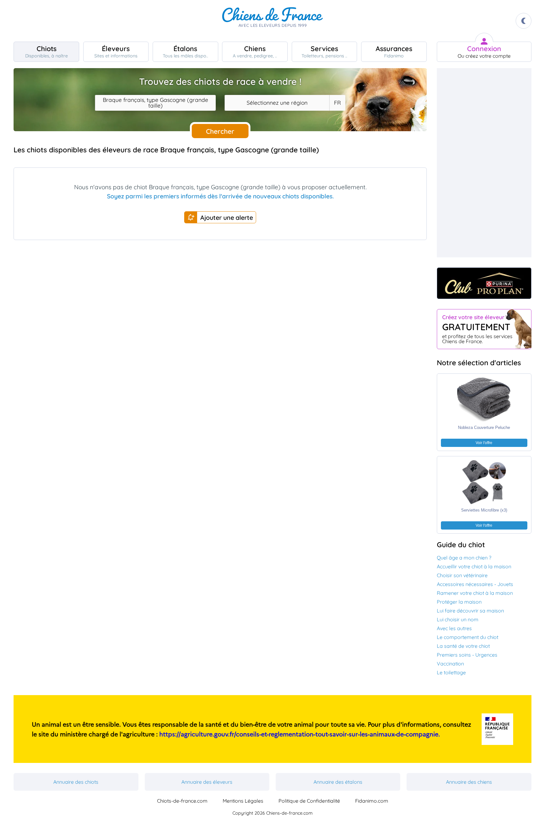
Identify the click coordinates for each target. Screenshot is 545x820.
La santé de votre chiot (463, 645)
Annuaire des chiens (469, 782)
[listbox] (337, 103)
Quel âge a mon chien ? (464, 557)
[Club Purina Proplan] (484, 283)
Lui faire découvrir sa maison (470, 610)
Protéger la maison (459, 601)
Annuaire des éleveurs (206, 782)
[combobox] (155, 103)
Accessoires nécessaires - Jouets (475, 584)
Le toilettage (451, 672)
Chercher (220, 131)
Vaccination (450, 663)
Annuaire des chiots (75, 782)
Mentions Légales (243, 801)
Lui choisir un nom (457, 619)
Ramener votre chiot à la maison (475, 592)
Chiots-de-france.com (182, 801)
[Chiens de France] (272, 20)
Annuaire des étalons (338, 782)
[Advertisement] (220, 301)
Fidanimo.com (371, 801)
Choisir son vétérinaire (462, 575)
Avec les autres (454, 628)
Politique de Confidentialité (309, 801)
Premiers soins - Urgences (467, 654)
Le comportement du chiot (467, 637)
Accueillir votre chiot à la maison (474, 566)
